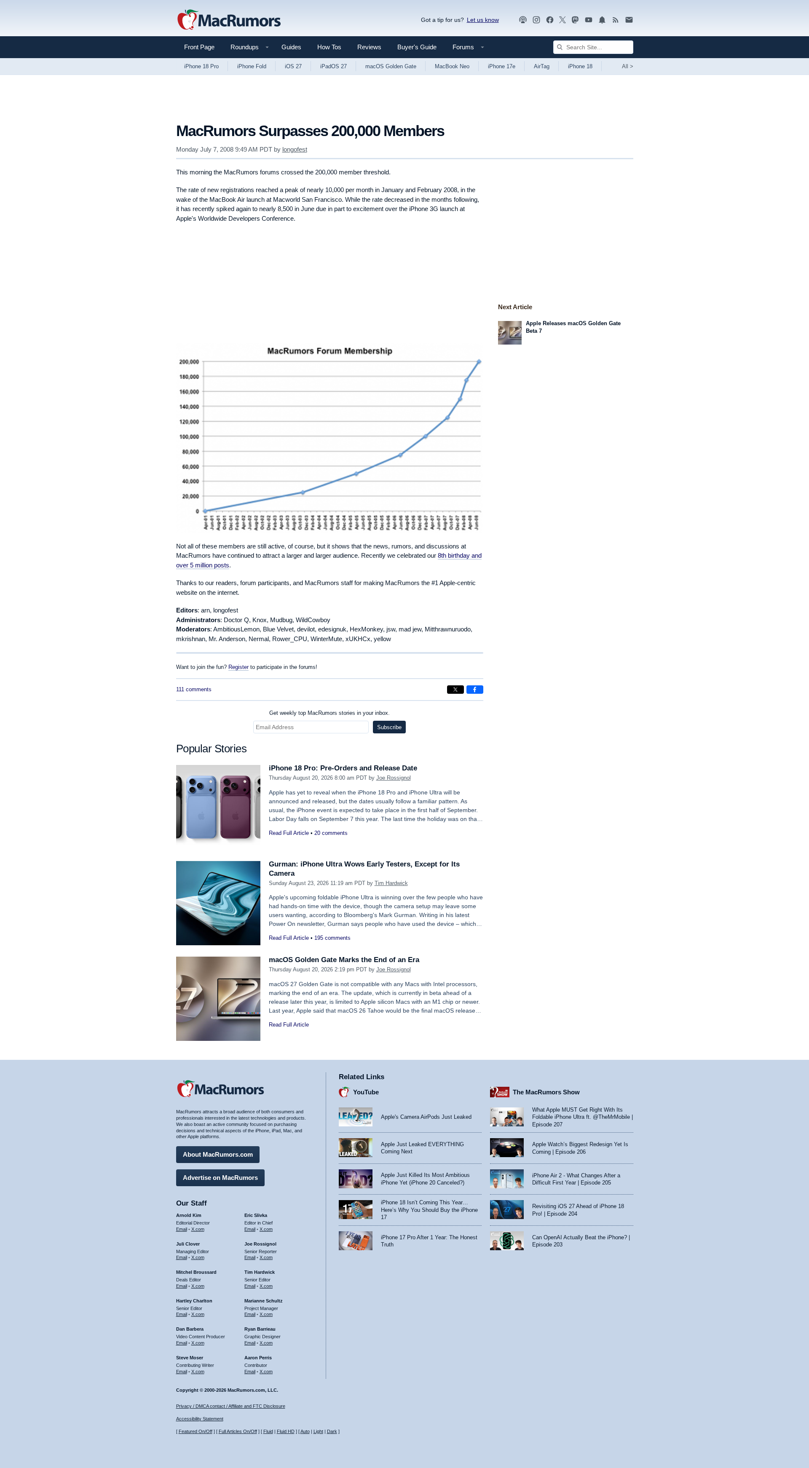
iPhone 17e (501, 66)
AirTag (541, 66)
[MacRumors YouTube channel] (588, 20)
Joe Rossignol (393, 778)
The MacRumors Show (546, 1092)
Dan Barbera (190, 1329)
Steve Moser (189, 1357)
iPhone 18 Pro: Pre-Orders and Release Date (343, 768)
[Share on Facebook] (474, 689)
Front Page (199, 47)
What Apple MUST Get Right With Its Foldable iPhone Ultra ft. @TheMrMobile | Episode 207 (582, 1117)
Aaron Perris (258, 1357)
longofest (294, 149)
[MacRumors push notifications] (602, 20)
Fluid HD (286, 1431)
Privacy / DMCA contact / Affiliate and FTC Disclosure (230, 1406)
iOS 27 (293, 66)
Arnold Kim (188, 1215)
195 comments (332, 938)
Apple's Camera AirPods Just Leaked (426, 1117)
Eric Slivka (255, 1215)
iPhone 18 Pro (201, 66)
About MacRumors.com (218, 1154)
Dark (332, 1431)
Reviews (369, 47)
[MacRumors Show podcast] (523, 20)
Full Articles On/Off (238, 1431)
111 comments (194, 689)
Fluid (268, 1431)
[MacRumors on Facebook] (550, 20)
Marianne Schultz (263, 1300)
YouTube (366, 1092)
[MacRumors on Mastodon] (575, 20)
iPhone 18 (580, 66)
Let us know (483, 19)
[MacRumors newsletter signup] (629, 20)
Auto (305, 1431)
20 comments (331, 833)
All (627, 66)
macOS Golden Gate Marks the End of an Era (344, 960)
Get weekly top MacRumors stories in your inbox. (329, 713)
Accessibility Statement (199, 1418)
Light (318, 1431)
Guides (291, 47)
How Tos (329, 47)
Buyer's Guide (417, 47)
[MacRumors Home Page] (228, 20)
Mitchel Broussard (196, 1272)
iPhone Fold (251, 66)
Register (238, 667)
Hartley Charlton (194, 1300)
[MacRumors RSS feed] (615, 20)
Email (181, 1229)
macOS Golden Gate (390, 66)
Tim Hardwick (391, 883)
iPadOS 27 (333, 66)
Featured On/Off (195, 1431)
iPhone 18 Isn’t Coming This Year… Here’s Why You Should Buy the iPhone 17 (429, 1209)
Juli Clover (188, 1243)
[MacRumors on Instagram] (536, 20)
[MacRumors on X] (562, 20)
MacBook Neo (452, 66)
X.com (197, 1229)
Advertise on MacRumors (220, 1177)
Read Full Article (289, 833)
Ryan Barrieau (260, 1329)
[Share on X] (455, 689)
